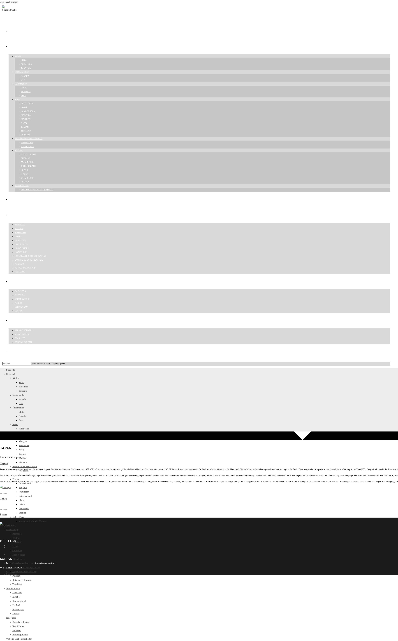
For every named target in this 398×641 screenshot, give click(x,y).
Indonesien (24, 428)
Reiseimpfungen (20, 634)
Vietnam (23, 462)
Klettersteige (12, 529)
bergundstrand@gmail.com (23, 563)
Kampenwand (19, 601)
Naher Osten (18, 517)
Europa (15, 479)
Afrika (15, 378)
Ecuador (23, 416)
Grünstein (17, 550)
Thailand (23, 458)
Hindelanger (18, 559)
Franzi (15, 546)
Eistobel (16, 597)
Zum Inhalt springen (9, 2)
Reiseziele (11, 374)
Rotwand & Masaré (21, 580)
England (23, 487)
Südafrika (23, 386)
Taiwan (22, 454)
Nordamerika (18, 395)
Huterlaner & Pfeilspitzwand (26, 567)
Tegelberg (17, 584)
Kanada (22, 399)
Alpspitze (17, 534)
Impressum (11, 571)
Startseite (10, 370)
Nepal (21, 449)
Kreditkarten (18, 626)
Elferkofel (17, 542)
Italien (22, 504)
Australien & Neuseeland (24, 466)
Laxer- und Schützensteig (24, 571)
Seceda (15, 613)
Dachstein (17, 592)
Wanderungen (13, 588)
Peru (21, 420)
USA (21, 403)
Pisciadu (16, 576)
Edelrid (15, 538)
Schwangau (18, 609)
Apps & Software (20, 622)
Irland (21, 500)
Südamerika (18, 407)
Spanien (22, 512)
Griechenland (25, 496)
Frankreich (24, 491)
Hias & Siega (18, 555)
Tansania (23, 391)
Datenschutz (11, 574)
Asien (15, 424)
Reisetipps (11, 618)
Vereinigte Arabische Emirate (33, 521)
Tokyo (3, 498)
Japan (4, 463)
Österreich (24, 508)
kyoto (3, 514)
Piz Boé (16, 605)
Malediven (24, 445)
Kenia (21, 382)
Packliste (16, 630)
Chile (21, 412)
